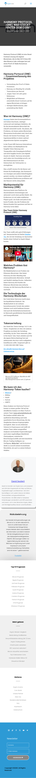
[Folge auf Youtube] (23, 730)
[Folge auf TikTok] (12, 730)
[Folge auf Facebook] (16, 730)
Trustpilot (18, 555)
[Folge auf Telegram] (27, 730)
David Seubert (14, 31)
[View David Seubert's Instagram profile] (22, 476)
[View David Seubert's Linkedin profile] (14, 476)
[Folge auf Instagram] (8, 730)
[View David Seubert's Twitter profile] (18, 476)
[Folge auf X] (19, 730)
